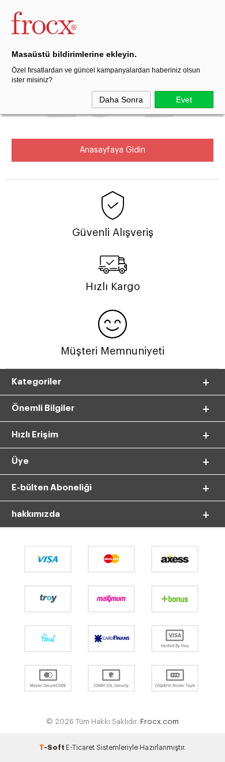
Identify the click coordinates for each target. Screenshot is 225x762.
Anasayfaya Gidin (112, 150)
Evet (184, 99)
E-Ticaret (80, 747)
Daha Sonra (121, 99)
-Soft (52, 747)
